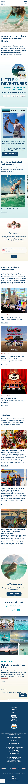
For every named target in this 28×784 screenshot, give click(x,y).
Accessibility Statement (14, 780)
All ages (23, 96)
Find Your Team (10, 154)
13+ (17, 96)
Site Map (14, 776)
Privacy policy (5, 678)
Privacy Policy (14, 775)
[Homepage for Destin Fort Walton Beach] (14, 718)
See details (4, 322)
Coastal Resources (14, 711)
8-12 (13, 96)
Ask (14, 256)
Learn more (4, 212)
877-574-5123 (16, 758)
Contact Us (14, 709)
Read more (4, 465)
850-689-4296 (15, 748)
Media (14, 712)
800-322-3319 (15, 734)
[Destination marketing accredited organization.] (14, 727)
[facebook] (9, 610)
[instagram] (13, 610)
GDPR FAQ (14, 778)
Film (14, 706)
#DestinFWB (18, 606)
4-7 (8, 96)
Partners (14, 707)
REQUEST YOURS (14, 593)
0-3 (4, 96)
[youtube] (18, 610)
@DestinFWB (10, 606)
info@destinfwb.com (14, 743)
